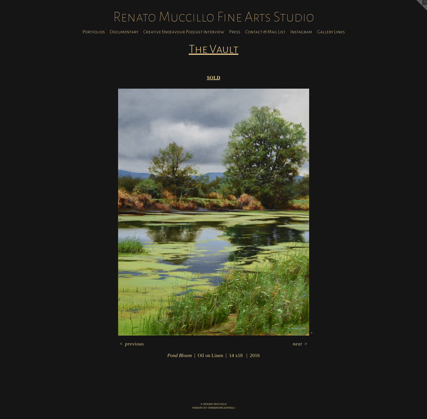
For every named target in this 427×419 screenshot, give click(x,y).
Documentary (124, 31)
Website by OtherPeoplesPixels (213, 407)
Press (234, 31)
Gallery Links (331, 31)
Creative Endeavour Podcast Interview (183, 31)
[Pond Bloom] (213, 212)
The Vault (213, 49)
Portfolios (94, 31)
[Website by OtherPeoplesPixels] (417, 10)
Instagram (301, 31)
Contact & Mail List (265, 31)
